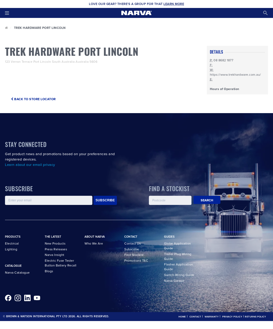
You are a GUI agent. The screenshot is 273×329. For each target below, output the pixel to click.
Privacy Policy (232, 317)
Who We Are (94, 243)
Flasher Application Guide (178, 267)
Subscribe (131, 249)
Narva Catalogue (17, 272)
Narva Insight (54, 255)
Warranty (212, 317)
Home (182, 317)
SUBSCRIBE (105, 200)
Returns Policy (255, 317)
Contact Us (132, 243)
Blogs (49, 271)
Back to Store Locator (34, 99)
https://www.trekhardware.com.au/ (235, 74)
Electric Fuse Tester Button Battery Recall (61, 263)
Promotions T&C (136, 260)
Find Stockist (134, 255)
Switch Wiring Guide (179, 275)
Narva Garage (174, 280)
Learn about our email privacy (30, 165)
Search (207, 200)
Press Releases (56, 249)
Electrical (12, 243)
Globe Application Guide (177, 246)
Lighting (11, 249)
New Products (55, 243)
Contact (195, 317)
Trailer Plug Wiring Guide (177, 256)
